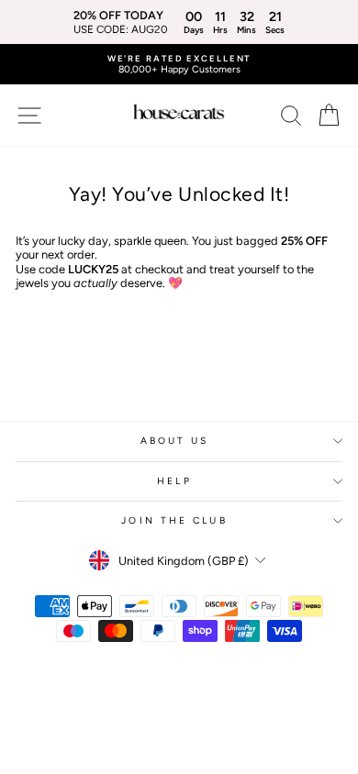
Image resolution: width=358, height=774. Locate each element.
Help (174, 481)
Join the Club (174, 520)
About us (174, 441)
